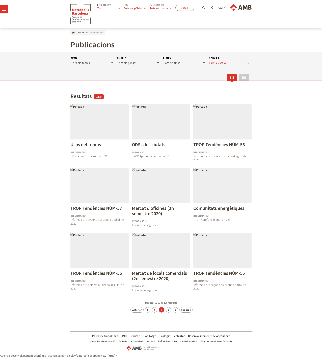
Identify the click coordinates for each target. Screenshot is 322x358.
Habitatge (150, 336)
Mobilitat (179, 336)
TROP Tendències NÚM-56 (96, 273)
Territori (135, 336)
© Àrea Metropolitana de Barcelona (216, 341)
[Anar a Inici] (73, 32)
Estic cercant (104, 5)
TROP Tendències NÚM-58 (219, 144)
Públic (121, 58)
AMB (124, 336)
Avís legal (151, 341)
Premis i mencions (188, 341)
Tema (74, 58)
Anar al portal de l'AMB (241, 7)
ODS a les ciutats (148, 144)
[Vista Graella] (232, 77)
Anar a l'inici (80, 14)
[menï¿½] (4, 9)
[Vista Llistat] (244, 77)
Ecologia (164, 336)
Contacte (123, 341)
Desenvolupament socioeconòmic (209, 336)
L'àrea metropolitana (105, 336)
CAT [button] (221, 7)
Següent (186, 309)
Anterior (137, 309)
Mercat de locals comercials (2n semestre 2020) (159, 275)
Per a (125, 5)
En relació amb (157, 5)
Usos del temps (85, 144)
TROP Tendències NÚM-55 (219, 273)
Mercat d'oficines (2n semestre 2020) (153, 211)
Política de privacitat (167, 341)
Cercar (214, 58)
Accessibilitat (137, 341)
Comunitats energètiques (218, 208)
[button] (203, 7)
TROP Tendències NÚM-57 (96, 208)
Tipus (167, 58)
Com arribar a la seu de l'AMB (102, 341)
